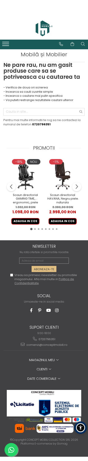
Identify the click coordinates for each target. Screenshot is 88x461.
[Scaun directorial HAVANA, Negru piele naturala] (62, 174)
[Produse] (6, 45)
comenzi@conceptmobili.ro (46, 345)
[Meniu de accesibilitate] (80, 427)
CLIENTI (42, 369)
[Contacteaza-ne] (61, 44)
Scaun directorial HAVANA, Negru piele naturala (62, 198)
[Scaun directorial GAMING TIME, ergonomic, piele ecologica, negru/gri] (25, 174)
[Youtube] (48, 310)
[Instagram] (57, 310)
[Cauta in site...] (83, 44)
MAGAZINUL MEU (42, 360)
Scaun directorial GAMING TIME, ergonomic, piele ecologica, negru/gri (25, 198)
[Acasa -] (44, 28)
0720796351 (46, 339)
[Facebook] (31, 310)
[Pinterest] (40, 310)
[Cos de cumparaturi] (72, 44)
